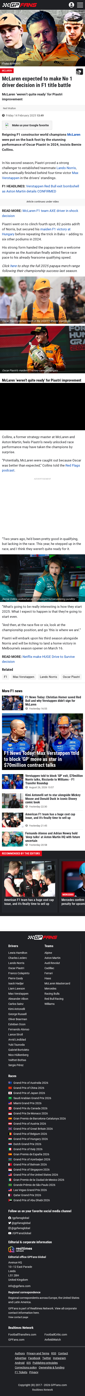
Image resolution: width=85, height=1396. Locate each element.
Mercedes (50, 988)
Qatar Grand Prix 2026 (27, 1195)
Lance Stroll (15, 1034)
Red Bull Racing (53, 998)
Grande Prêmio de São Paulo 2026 (34, 1184)
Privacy (33, 1372)
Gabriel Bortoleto (18, 1049)
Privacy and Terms (38, 1353)
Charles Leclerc (17, 957)
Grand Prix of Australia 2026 (30, 1082)
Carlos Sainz (16, 1003)
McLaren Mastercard (57, 983)
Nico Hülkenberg (18, 1054)
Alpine (48, 952)
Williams (49, 1003)
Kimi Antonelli (16, 1009)
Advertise (20, 1358)
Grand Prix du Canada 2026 (30, 1108)
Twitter (46, 1358)
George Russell (17, 1014)
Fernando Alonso (18, 1029)
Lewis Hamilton (17, 952)
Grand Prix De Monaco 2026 (30, 1113)
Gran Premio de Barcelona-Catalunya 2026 (39, 1118)
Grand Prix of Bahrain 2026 (30, 1164)
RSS (53, 1353)
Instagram (59, 1358)
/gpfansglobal (20, 1217)
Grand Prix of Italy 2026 (27, 1149)
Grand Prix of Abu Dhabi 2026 (31, 1200)
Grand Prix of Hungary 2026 (30, 1139)
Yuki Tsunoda (16, 1044)
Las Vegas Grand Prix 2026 (30, 1190)
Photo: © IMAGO (11, 63)
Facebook (34, 1358)
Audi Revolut (52, 963)
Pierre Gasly (15, 978)
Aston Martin (52, 957)
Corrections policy (26, 1367)
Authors (20, 1353)
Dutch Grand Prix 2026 (27, 1144)
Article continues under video (42, 201)
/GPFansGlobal (21, 1233)
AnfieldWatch (52, 1339)
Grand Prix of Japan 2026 (29, 1093)
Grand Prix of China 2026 (28, 1087)
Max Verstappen (23, 677)
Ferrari (48, 973)
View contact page (18, 1317)
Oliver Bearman (17, 1019)
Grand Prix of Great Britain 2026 (33, 1128)
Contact (63, 1353)
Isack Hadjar (16, 983)
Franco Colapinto (18, 973)
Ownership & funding (51, 1367)
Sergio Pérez (16, 1065)
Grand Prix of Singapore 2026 (31, 1169)
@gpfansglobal (20, 1223)
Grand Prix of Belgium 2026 (30, 1133)
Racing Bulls (52, 993)
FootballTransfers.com (22, 1334)
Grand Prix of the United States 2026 (35, 1174)
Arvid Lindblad (17, 1039)
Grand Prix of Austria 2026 (29, 1123)
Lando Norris (66, 168)
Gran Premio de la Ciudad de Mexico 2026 (38, 1179)
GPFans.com (16, 1339)
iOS (28, 1362)
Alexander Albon (18, 998)
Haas (47, 978)
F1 (5, 677)
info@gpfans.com (19, 1286)
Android (20, 1362)
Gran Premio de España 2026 (31, 1154)
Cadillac (49, 968)
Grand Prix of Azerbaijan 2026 (31, 1159)
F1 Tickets (21, 1372)
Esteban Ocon (17, 1024)
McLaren (7, 70)
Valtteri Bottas (17, 1060)
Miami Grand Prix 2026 (27, 1103)
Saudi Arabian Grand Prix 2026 (32, 1098)
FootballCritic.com (55, 1334)
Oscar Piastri (71, 677)
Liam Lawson (16, 988)
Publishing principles (45, 1362)
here (13, 266)
